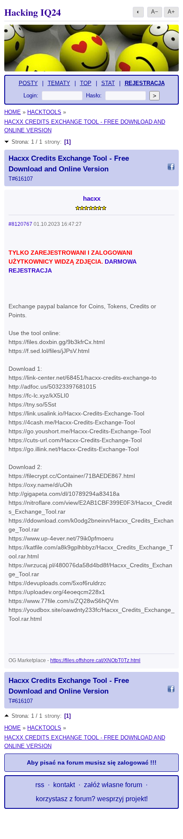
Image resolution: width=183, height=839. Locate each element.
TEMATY (59, 83)
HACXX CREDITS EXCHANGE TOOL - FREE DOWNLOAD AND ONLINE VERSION (84, 126)
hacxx (91, 198)
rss (39, 784)
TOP (86, 83)
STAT (108, 83)
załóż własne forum (113, 784)
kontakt (64, 784)
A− (154, 12)
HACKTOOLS (44, 112)
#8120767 (20, 224)
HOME (12, 112)
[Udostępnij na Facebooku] (171, 168)
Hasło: (94, 95)
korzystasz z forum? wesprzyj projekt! (92, 798)
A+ (171, 12)
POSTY (28, 83)
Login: (30, 95)
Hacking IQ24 (32, 12)
